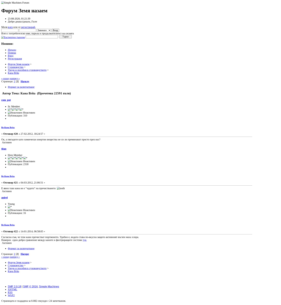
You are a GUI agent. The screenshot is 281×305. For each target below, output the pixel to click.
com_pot (6, 100)
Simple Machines (49, 286)
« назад (5, 78)
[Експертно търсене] (13, 36)
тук (85, 240)
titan (3, 148)
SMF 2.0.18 (14, 286)
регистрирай (28, 27)
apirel (4, 197)
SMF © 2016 (30, 286)
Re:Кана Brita (8, 127)
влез (10, 27)
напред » (15, 78)
